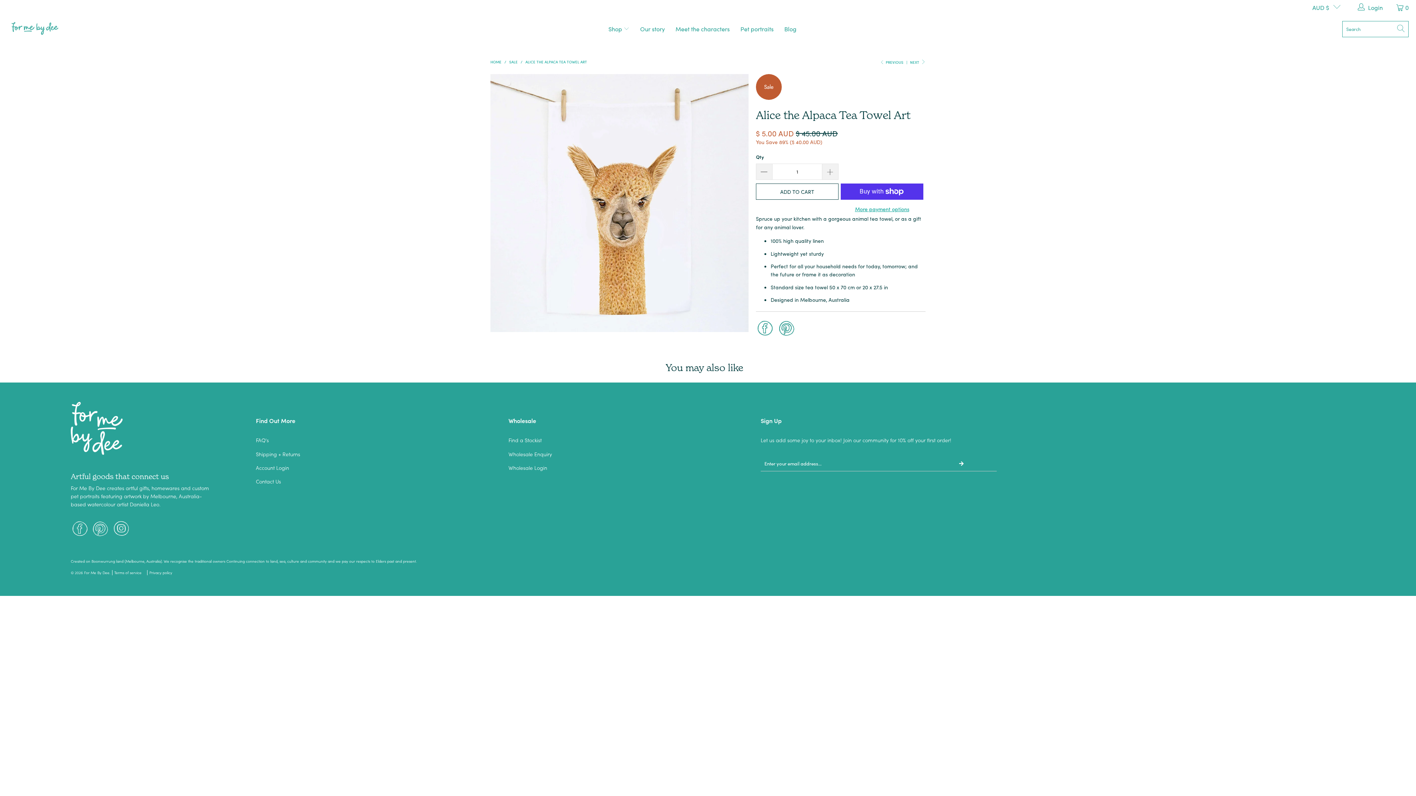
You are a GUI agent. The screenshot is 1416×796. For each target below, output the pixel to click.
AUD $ (1320, 7)
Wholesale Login (528, 467)
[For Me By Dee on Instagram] (121, 529)
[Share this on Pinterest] (787, 329)
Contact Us (268, 481)
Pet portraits (757, 29)
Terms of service (128, 572)
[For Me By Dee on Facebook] (80, 529)
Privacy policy (160, 572)
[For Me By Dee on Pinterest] (100, 529)
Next (915, 62)
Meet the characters (703, 29)
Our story (652, 29)
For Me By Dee (97, 572)
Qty (760, 156)
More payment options (882, 209)
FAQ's (262, 440)
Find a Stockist (525, 440)
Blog (790, 29)
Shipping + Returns (278, 454)
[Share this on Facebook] (765, 329)
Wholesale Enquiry (530, 454)
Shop (616, 29)
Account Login (272, 467)
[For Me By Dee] (35, 28)
